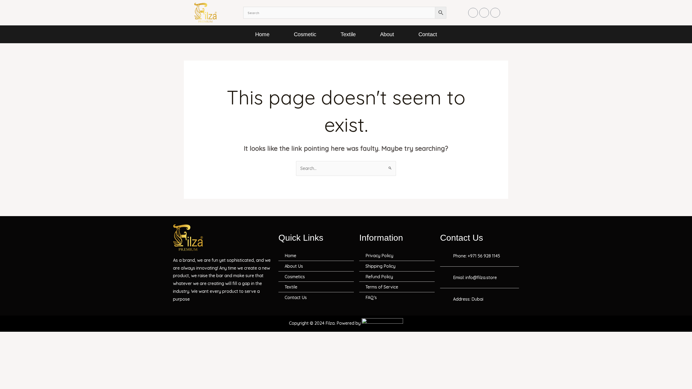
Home (262, 34)
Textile (348, 34)
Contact (427, 34)
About (387, 34)
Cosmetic (305, 34)
